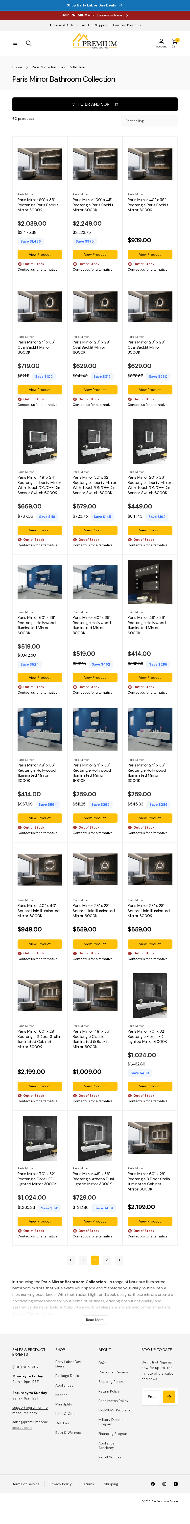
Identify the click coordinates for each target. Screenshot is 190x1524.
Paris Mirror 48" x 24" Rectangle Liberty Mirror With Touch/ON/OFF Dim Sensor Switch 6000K (39, 485)
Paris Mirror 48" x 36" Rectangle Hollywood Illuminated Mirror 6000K (147, 625)
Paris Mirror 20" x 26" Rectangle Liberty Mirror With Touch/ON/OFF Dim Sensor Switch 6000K (149, 485)
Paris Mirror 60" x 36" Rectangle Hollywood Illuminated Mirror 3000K (92, 625)
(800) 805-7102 (25, 1367)
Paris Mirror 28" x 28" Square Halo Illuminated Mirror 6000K (94, 910)
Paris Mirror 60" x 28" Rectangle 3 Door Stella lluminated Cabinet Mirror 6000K (149, 1181)
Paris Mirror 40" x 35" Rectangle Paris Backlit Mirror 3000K (148, 205)
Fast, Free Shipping (94, 25)
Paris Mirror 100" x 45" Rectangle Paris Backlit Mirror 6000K (93, 205)
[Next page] (119, 1260)
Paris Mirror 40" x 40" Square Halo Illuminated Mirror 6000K (39, 910)
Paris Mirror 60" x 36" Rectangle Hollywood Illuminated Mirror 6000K (37, 625)
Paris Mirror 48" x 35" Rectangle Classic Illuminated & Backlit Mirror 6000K (91, 1039)
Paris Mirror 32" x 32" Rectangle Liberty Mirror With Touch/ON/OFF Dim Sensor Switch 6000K (95, 485)
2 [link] (95, 1260)
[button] (15, 43)
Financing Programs (127, 25)
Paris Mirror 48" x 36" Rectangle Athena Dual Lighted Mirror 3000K (93, 1179)
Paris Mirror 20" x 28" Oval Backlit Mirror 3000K (146, 347)
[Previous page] (71, 1260)
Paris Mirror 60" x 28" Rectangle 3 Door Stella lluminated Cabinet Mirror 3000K (39, 1039)
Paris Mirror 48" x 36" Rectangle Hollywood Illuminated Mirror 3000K (37, 773)
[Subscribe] (169, 1397)
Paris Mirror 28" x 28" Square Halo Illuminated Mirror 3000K (149, 910)
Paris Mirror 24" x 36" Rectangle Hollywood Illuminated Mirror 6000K (92, 773)
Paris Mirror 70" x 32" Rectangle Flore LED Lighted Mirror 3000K (37, 1179)
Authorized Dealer (62, 25)
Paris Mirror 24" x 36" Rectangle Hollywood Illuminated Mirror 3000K (147, 773)
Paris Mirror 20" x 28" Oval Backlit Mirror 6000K (91, 347)
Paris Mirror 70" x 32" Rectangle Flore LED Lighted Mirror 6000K (147, 1036)
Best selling (135, 121)
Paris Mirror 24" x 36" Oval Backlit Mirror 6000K (36, 347)
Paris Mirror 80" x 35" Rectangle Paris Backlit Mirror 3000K (38, 205)
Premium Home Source (164, 1501)
